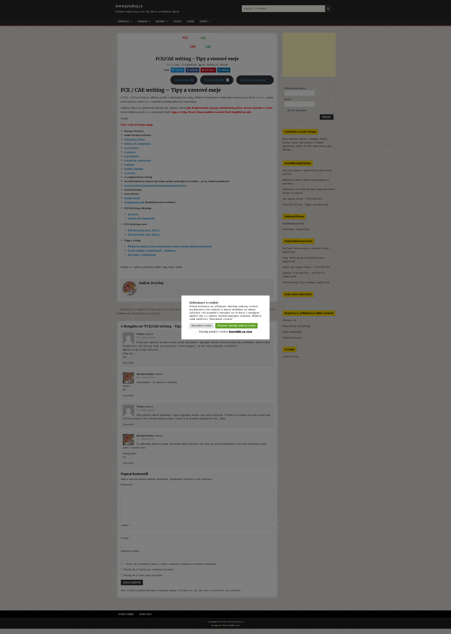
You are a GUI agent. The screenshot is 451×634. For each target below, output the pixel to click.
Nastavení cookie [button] (201, 325)
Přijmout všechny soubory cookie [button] (236, 325)
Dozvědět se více (240, 332)
